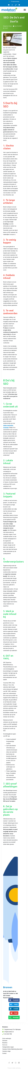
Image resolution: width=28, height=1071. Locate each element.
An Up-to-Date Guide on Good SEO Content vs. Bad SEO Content (10, 993)
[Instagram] (15, 1063)
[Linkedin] (19, 5)
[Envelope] (8, 5)
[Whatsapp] (12, 5)
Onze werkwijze (6, 1038)
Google (15, 69)
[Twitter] (12, 1063)
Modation (5, 1027)
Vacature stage (6, 1051)
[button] (24, 9)
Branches (4, 1042)
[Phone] (16, 5)
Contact (4, 1053)
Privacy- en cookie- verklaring (14, 1068)
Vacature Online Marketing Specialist (12, 1049)
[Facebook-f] (9, 1063)
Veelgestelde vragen (8, 1047)
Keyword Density (8, 997)
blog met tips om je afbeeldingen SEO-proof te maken (10, 799)
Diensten (4, 1040)
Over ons (4, 1045)
